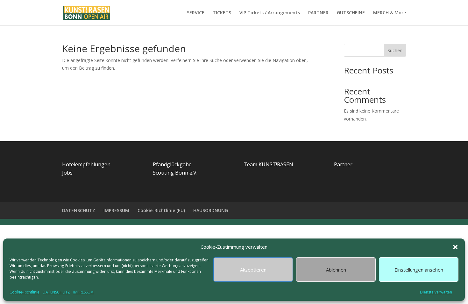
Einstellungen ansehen (418, 269)
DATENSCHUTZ (56, 292)
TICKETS (222, 13)
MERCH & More (389, 13)
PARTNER (318, 13)
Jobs (67, 172)
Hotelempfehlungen (86, 164)
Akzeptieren (253, 269)
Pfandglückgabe (172, 164)
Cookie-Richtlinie (24, 292)
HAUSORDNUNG (210, 210)
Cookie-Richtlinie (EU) (161, 210)
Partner (343, 164)
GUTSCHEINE (351, 13)
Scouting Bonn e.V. (175, 172)
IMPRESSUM (83, 292)
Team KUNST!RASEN (268, 164)
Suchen (394, 50)
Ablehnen (336, 269)
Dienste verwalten (436, 292)
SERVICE (195, 13)
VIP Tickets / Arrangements (269, 13)
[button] (455, 247)
